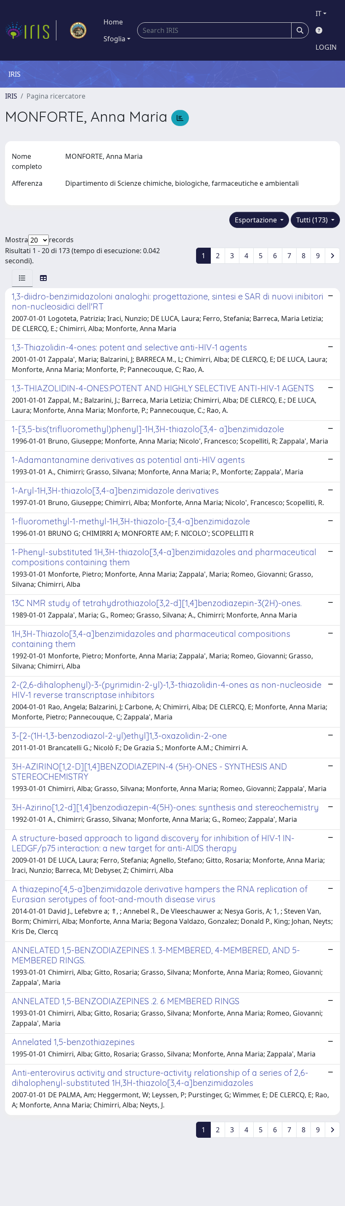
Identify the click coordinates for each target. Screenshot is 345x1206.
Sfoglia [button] (114, 38)
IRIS (11, 96)
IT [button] (318, 13)
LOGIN (326, 47)
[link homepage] (30, 30)
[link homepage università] (78, 30)
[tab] (22, 278)
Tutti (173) (312, 220)
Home (113, 22)
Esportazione (257, 220)
